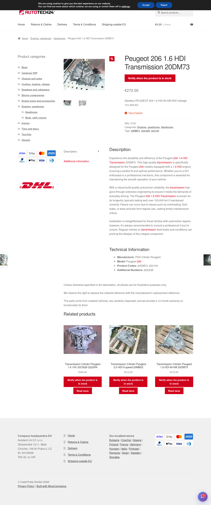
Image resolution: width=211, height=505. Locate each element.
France (124, 444)
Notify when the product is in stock (150, 78)
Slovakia (114, 457)
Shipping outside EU (114, 24)
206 (175, 158)
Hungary (114, 449)
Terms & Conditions (84, 24)
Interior (26, 123)
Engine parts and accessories (38, 100)
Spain (125, 453)
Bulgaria (114, 440)
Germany (135, 444)
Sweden (136, 453)
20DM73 (135, 130)
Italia (124, 449)
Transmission (117, 162)
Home (21, 24)
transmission (164, 162)
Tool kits (26, 134)
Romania (114, 453)
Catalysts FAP (29, 73)
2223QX (145, 130)
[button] (112, 58)
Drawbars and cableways (36, 89)
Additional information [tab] (76, 161)
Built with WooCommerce (51, 486)
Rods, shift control (35, 117)
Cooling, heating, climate (36, 84)
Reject (164, 5)
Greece (137, 440)
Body (25, 67)
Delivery (62, 24)
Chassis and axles (32, 78)
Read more (83, 390)
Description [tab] (70, 151)
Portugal (134, 449)
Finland (113, 444)
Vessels (26, 140)
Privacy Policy (26, 486)
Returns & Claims (41, 24)
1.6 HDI (183, 158)
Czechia (126, 440)
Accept (146, 5)
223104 (155, 130)
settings (125, 6)
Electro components (33, 95)
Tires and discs (30, 128)
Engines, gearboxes (40, 38)
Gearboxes (59, 38)
